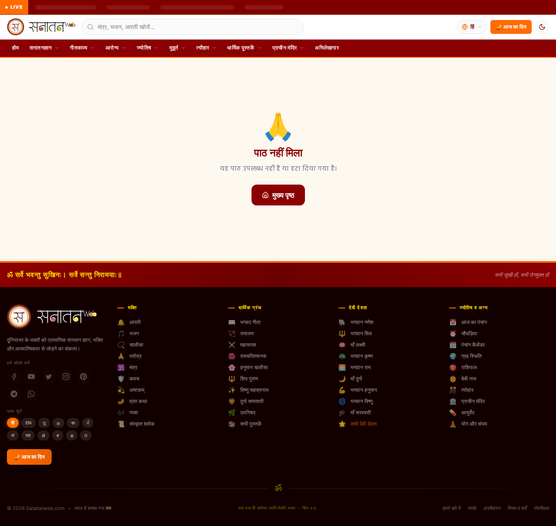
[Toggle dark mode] (542, 27)
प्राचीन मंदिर (284, 47)
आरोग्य (112, 47)
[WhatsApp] (31, 394)
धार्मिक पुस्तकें (240, 47)
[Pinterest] (83, 377)
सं (12, 435)
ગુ (44, 422)
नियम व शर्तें (517, 508)
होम (15, 47)
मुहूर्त (173, 47)
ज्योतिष (144, 47)
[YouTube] (31, 377)
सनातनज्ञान (41, 47)
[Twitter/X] (49, 377)
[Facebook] (14, 377)
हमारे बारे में (452, 508)
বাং (73, 422)
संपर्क (472, 508)
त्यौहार (202, 47)
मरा (28, 435)
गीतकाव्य (78, 47)
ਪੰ (87, 422)
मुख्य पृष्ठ (283, 195)
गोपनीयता (541, 508)
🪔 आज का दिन (511, 26)
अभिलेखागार (327, 47)
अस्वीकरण (492, 508)
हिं (12, 422)
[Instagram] (66, 377)
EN (28, 422)
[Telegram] (14, 394)
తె (43, 435)
